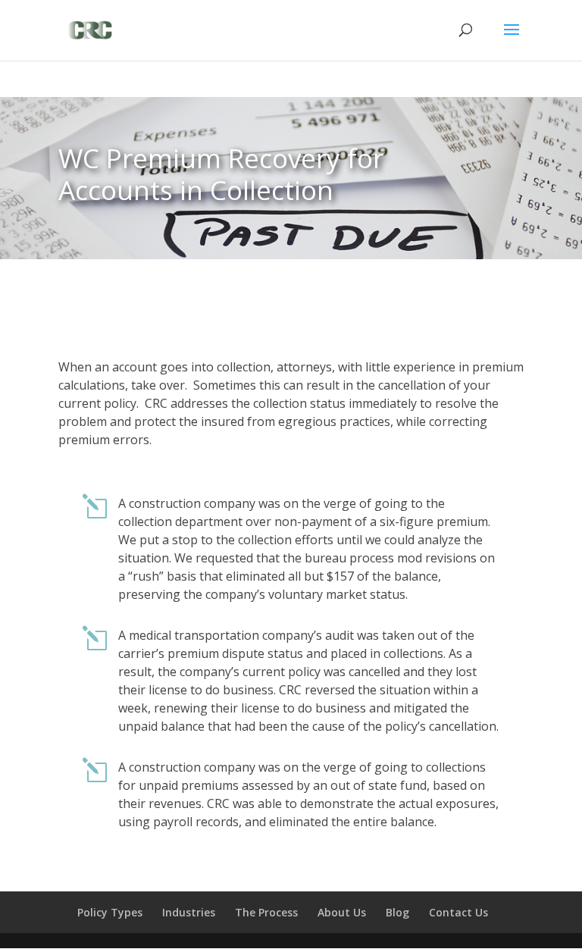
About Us (342, 912)
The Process (266, 912)
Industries (188, 912)
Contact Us (458, 912)
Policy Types (109, 912)
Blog (397, 912)
